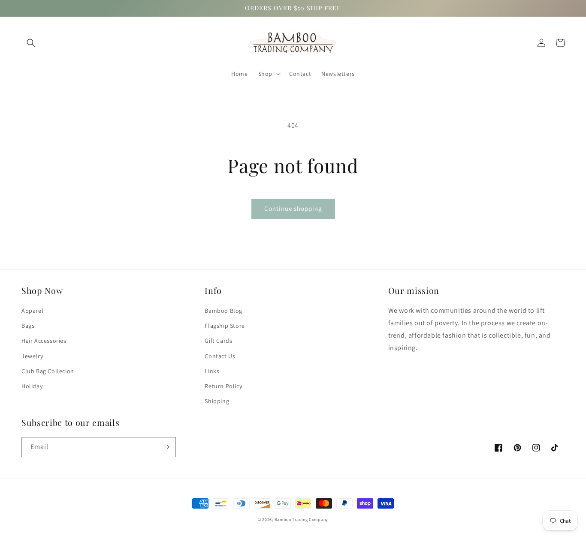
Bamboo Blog (223, 310)
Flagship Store (225, 325)
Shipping (217, 401)
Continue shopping (293, 208)
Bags (27, 325)
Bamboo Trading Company (301, 519)
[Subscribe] (166, 447)
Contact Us (220, 356)
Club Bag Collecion (47, 371)
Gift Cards (218, 340)
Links (212, 371)
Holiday (31, 386)
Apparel (32, 310)
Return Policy (223, 386)
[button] (30, 42)
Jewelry (32, 356)
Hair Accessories (43, 340)
